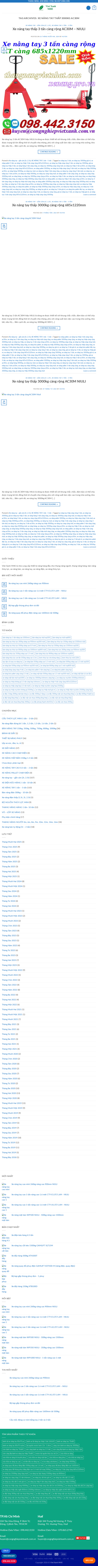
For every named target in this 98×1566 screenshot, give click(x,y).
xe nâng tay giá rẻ (42, 189)
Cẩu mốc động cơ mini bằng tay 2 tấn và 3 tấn (30, 1420)
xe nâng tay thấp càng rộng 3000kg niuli (74, 181)
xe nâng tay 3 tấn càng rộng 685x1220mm (19, 352)
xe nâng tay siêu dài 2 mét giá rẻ (14, 1481)
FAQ (72, 1558)
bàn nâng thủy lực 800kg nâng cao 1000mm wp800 (54, 653)
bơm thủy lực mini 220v (70, 658)
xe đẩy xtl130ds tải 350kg (36, 1502)
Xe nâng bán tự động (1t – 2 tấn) (16, 827)
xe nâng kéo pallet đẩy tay (75, 189)
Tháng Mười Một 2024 (12, 886)
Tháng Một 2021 (9, 1049)
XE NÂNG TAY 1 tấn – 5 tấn (14, 788)
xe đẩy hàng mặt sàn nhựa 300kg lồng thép (68, 1493)
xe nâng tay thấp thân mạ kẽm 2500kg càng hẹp (75, 690)
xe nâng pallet (50, 179)
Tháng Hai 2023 (9, 960)
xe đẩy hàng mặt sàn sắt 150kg (75, 1498)
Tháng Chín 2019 (9, 1118)
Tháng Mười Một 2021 (12, 1014)
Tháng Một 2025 (9, 876)
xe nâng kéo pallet (22, 186)
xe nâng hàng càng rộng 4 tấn (13, 670)
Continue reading (49, 152)
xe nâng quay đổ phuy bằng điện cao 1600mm (62, 1465)
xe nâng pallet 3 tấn (14, 547)
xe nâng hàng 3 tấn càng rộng (26, 166)
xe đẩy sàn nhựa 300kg (64, 702)
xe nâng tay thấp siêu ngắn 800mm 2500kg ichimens (22, 1490)
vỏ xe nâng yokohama (49, 1461)
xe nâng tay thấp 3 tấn (58, 176)
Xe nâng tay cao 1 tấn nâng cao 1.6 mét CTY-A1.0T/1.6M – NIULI (38, 598)
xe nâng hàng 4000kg (67, 1461)
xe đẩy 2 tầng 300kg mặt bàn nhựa (15, 694)
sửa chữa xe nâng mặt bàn (38, 1457)
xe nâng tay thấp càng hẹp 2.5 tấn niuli (16, 686)
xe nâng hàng (16, 176)
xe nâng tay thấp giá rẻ (81, 192)
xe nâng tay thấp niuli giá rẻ (45, 690)
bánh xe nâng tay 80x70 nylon (13, 1445)
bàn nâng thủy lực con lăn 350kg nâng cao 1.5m (20, 658)
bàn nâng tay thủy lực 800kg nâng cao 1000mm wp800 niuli (24, 649)
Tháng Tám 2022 (9, 985)
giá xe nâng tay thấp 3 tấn (18, 516)
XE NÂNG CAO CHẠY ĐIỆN (14, 753)
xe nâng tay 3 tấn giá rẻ (57, 189)
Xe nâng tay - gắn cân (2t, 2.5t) (38, 25)
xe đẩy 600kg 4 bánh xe (85, 694)
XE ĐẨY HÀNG (8, 748)
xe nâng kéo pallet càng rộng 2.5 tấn (15, 674)
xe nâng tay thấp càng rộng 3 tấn (61, 163)
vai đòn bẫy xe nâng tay (31, 1461)
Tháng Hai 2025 (9, 872)
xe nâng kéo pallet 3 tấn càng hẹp (38, 670)
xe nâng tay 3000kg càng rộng (45, 184)
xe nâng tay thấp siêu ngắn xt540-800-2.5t (58, 1490)
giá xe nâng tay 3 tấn (64, 192)
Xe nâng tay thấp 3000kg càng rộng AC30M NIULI (49, 381)
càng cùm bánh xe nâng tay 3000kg (66, 1445)
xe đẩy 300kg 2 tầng (37, 694)
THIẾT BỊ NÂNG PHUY (12, 738)
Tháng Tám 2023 (9, 931)
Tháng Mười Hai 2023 (12, 911)
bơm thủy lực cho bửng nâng (49, 658)
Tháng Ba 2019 (8, 1148)
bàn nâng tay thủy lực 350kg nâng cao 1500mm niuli (66, 641)
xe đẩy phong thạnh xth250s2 (42, 702)
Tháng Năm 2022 (9, 990)
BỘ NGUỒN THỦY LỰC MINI (15, 802)
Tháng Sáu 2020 (9, 1074)
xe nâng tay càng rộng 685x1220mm (19, 168)
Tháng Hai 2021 (9, 1044)
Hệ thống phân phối (44, 1558)
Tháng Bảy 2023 (9, 936)
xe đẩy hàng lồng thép (10, 698)
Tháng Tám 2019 (9, 1123)
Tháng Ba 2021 (8, 1039)
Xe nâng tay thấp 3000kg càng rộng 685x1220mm (49, 205)
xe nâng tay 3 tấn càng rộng (17, 339)
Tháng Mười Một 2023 (12, 916)
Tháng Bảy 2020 (9, 1069)
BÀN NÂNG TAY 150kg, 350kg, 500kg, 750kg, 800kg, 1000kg (29, 729)
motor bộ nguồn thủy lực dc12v (46, 1453)
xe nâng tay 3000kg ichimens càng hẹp (41, 678)
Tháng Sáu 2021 (9, 1029)
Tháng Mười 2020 (10, 1054)
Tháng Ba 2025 (8, 867)
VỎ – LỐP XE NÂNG (11, 812)
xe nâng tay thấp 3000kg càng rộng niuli (30, 179)
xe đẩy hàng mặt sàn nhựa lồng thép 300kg (46, 1498)
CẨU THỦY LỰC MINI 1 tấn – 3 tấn (18, 719)
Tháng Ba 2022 (8, 995)
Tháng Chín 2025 (9, 847)
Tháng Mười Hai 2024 (12, 881)
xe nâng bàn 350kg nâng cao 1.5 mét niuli (39, 661)
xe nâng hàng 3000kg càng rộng (21, 529)
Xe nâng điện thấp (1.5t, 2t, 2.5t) (16, 797)
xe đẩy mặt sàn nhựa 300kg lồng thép (34, 698)
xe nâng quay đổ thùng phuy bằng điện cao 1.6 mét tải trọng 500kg (27, 1469)
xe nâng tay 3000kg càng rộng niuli (50, 166)
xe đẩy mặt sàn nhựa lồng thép (61, 698)
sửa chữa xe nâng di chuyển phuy (14, 1457)
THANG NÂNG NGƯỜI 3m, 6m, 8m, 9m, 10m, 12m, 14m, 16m (30, 822)
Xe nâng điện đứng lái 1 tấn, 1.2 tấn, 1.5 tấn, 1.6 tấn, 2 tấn (27, 724)
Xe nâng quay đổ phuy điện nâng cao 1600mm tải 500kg (33, 613)
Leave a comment (89, 194)
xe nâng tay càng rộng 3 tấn (30, 192)
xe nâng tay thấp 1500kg (66, 1481)
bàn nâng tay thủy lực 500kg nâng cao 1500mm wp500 (58, 645)
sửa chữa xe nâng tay (75, 1457)
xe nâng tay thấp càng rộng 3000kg (40, 194)
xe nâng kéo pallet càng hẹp (62, 670)
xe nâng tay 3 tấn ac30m (26, 523)
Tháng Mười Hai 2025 (12, 842)
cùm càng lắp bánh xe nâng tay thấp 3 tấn (67, 1449)
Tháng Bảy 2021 (9, 1024)
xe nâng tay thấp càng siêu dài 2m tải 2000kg (46, 1485)
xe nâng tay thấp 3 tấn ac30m (74, 166)
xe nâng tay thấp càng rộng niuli (68, 184)
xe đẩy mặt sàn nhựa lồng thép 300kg (16, 702)
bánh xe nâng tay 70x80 (65, 1441)
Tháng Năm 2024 (9, 896)
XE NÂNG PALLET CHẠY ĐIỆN (15, 773)
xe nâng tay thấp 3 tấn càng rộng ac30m (70, 179)
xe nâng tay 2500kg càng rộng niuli (15, 1473)
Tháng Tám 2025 (9, 852)
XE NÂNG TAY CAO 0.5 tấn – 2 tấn (17, 768)
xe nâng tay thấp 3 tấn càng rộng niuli (15, 350)
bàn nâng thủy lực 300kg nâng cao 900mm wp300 (66, 649)
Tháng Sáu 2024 (9, 891)
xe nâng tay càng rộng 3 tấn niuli (71, 171)
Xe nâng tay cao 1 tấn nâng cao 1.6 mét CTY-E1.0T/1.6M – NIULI (37, 591)
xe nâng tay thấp (18, 342)
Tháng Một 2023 (9, 965)
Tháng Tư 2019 (8, 1143)
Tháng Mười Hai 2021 (12, 1009)
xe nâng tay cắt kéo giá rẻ (42, 1477)
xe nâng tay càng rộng (49, 192)
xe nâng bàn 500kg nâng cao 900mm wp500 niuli (20, 665)
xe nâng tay (88, 171)
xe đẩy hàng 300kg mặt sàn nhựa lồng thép (18, 1493)
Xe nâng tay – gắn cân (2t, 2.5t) (15, 778)
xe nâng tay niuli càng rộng (75, 176)
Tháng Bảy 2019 (9, 1128)
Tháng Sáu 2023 (9, 941)
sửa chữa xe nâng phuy (57, 1457)
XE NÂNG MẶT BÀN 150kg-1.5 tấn (17, 758)
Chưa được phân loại (11, 763)
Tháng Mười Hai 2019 (12, 1103)
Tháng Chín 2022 (9, 980)
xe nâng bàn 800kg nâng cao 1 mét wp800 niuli (58, 665)
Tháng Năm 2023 (9, 946)
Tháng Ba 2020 (8, 1088)
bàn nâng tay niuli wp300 (41, 637)
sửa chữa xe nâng (67, 1453)
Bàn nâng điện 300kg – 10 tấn (15, 792)
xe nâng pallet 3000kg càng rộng (47, 181)
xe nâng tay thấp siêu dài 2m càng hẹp (78, 1485)
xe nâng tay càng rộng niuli (46, 173)
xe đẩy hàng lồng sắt (43, 1493)
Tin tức (57, 1558)
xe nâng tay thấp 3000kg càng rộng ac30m (45, 186)
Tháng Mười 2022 (10, 975)
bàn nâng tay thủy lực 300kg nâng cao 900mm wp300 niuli (24, 641)
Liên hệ (66, 1558)
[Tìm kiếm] (88, 8)
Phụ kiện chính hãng (11, 817)
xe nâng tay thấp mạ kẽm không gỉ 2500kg (18, 690)
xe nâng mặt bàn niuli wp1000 (13, 678)
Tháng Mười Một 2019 (12, 1108)
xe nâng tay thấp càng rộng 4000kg (15, 1485)
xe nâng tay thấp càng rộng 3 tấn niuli (64, 168)
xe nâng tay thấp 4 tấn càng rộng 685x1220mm (59, 682)
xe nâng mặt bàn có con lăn (81, 674)
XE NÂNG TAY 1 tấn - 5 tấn (62, 25)
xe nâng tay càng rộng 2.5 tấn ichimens (16, 1477)
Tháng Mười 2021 (10, 1019)
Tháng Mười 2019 (10, 1113)
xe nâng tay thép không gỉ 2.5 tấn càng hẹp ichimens (21, 682)
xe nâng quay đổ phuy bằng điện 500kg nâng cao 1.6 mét (23, 1465)
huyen (64, 36)
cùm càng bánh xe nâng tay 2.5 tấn (38, 1449)
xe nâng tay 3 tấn (65, 160)
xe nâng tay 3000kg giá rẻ (81, 160)
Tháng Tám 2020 (9, 1064)
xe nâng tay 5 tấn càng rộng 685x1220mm (68, 1469)
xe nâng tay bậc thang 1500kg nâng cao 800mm (47, 1473)
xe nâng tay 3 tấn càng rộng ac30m (21, 184)
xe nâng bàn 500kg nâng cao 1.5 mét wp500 (73, 661)
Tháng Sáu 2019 (9, 1133)
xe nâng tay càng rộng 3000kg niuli (14, 526)
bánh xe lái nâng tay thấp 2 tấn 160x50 (40, 1441)
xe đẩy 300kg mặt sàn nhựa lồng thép (60, 694)
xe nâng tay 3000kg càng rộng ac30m (35, 176)
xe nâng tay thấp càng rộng (70, 186)
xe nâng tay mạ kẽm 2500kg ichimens (70, 678)
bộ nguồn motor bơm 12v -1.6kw (39, 1445)
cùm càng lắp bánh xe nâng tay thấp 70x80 (18, 1453)
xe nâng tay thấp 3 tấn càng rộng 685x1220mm (32, 163)
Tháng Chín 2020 (9, 1059)
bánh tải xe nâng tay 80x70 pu (13, 1441)
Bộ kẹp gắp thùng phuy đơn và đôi (24, 606)
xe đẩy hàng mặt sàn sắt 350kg (14, 1502)
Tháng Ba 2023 (8, 955)
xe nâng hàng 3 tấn (14, 518)
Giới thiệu (28, 1558)
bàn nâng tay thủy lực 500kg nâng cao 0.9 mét (19, 645)
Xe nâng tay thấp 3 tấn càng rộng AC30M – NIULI (49, 29)
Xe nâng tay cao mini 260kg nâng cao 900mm (29, 583)
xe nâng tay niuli (29, 171)
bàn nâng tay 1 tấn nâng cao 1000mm (16, 637)
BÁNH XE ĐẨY (8, 733)
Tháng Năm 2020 (9, 1079)
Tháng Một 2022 (9, 1005)
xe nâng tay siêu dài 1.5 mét (63, 1477)
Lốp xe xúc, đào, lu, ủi (11, 743)
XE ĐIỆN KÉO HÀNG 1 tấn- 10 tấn (17, 783)
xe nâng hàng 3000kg (15, 171)
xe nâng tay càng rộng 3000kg (24, 189)
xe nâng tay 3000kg (81, 163)
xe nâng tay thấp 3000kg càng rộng (14, 344)
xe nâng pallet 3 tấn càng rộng (67, 173)
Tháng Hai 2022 (9, 1000)
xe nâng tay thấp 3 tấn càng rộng (47, 171)
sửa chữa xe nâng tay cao (11, 1461)
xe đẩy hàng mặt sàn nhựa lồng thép (15, 1498)
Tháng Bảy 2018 (9, 1157)
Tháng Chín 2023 (9, 926)
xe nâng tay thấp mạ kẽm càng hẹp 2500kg (47, 686)
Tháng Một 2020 (9, 1098)
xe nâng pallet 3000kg (42, 168)
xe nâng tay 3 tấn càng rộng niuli (17, 539)
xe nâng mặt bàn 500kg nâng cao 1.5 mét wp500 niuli (50, 674)
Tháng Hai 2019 (9, 1153)
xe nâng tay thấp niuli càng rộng (23, 181)
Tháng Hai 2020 (9, 1093)
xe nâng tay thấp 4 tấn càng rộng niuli (41, 1481)
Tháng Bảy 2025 (9, 857)
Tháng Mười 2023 (10, 921)
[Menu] (3, 8)
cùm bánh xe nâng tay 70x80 (13, 1449)
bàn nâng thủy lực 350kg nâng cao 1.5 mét (18, 653)
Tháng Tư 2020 (8, 1083)
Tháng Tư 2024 (8, 901)
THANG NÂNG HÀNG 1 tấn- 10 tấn (18, 807)
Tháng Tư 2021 (8, 1034)
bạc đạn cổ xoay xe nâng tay (12, 661)
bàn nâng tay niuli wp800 (62, 637)
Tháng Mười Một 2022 (12, 970)
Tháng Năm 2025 (9, 862)
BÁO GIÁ (89, 1560)
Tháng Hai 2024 (9, 906)
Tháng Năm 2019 (9, 1138)
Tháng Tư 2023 (8, 950)
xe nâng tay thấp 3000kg (27, 173)
